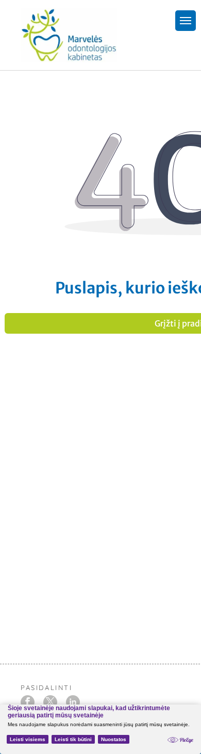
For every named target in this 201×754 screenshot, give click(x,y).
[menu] (185, 20)
